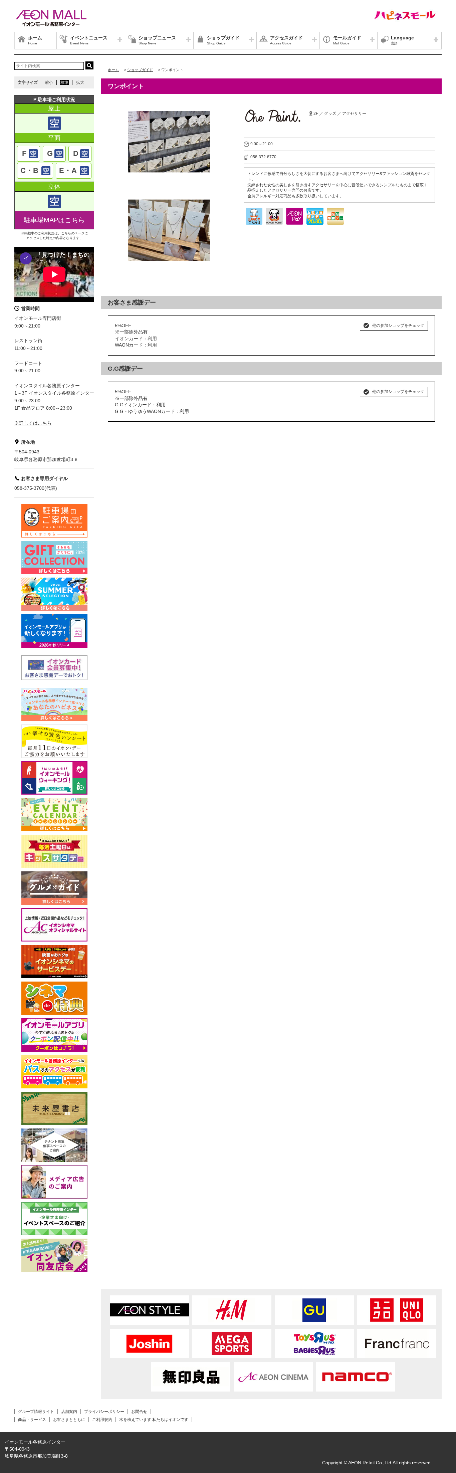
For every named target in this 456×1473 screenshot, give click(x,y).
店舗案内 (69, 1411)
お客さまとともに (69, 1419)
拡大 (80, 82)
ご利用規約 (102, 1419)
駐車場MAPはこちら (54, 220)
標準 (64, 82)
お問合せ (139, 1411)
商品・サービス (32, 1419)
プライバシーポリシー (104, 1411)
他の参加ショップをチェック (398, 325)
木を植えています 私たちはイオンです (153, 1419)
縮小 (49, 82)
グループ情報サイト (36, 1411)
